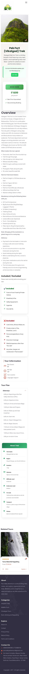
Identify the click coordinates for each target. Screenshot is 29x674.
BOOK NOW (14, 87)
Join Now (14, 75)
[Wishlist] (26, 534)
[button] (25, 27)
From (4, 564)
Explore (23, 569)
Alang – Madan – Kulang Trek (11, 562)
